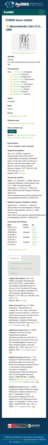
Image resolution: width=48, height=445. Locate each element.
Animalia (20, 72)
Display (11, 131)
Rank (10, 106)
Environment (13, 143)
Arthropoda (17, 74)
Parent (10, 113)
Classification (13, 69)
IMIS (22, 171)
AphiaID (11, 56)
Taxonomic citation (16, 177)
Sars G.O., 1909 (22, 123)
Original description (16, 150)
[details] (20, 173)
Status (10, 98)
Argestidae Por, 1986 (18, 116)
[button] (7, 26)
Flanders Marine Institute (12, 439)
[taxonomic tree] (13, 249)
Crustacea (17, 77)
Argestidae (17, 91)
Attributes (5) (15, 268)
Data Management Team (29, 442)
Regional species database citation (22, 202)
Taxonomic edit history (17, 222)
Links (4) (27, 268)
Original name (13, 120)
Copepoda (17, 82)
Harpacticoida (18, 89)
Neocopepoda (18, 84)
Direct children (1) (15, 128)
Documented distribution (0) (21, 263)
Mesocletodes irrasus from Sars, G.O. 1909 (31, 53)
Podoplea (16, 87)
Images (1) (14, 273)
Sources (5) (14, 258)
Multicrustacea (18, 79)
